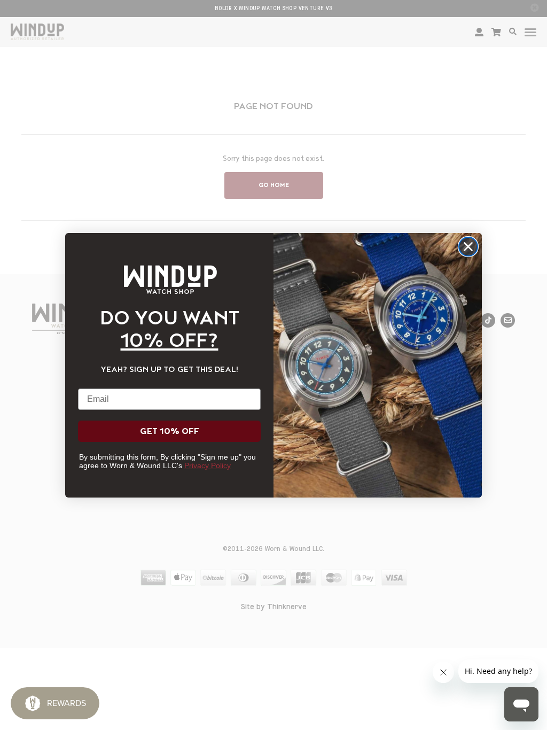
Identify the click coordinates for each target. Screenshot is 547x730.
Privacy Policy (207, 465)
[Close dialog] (468, 246)
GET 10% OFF (169, 431)
